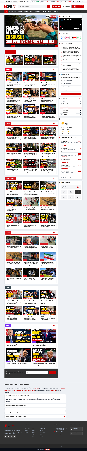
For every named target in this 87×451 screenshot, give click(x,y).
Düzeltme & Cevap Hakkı (73, 446)
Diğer (55, 11)
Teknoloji (33, 432)
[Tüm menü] (81, 11)
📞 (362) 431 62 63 (64, 156)
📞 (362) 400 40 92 (64, 145)
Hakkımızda (42, 428)
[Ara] (48, 6)
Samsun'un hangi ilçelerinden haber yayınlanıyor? (16, 405)
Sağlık (33, 434)
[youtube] (75, 37)
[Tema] (82, 1)
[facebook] (62, 37)
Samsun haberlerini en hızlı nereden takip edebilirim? (17, 395)
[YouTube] (80, 1)
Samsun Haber (12, 11)
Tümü (80, 98)
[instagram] (67, 37)
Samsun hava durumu (18, 390)
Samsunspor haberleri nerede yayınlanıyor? (15, 409)
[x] (71, 37)
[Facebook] (74, 1)
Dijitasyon (47, 449)
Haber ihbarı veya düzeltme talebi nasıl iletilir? (16, 416)
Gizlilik (41, 436)
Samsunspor (38, 11)
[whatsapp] (79, 37)
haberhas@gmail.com (60, 433)
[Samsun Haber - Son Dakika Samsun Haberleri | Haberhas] (9, 6)
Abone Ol (52, 372)
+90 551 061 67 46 (59, 431)
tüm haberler (53, 390)
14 (49, 46)
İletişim (41, 434)
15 (53, 46)
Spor (31, 11)
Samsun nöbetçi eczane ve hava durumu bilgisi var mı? (17, 412)
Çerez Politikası (64, 446)
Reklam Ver (42, 432)
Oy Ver (71, 93)
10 (36, 46)
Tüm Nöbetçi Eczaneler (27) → (66, 177)
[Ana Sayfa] (6, 11)
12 (43, 46)
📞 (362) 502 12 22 (64, 168)
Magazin (50, 11)
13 (46, 46)
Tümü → (54, 51)
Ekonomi (26, 11)
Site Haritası (81, 446)
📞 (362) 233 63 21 (64, 151)
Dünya (44, 11)
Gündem (20, 11)
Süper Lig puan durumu (30, 390)
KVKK (41, 439)
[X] (76, 1)
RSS (41, 441)
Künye (41, 430)
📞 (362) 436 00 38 (64, 173)
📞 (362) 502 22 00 (64, 162)
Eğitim (33, 436)
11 (39, 46)
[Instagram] (78, 1)
